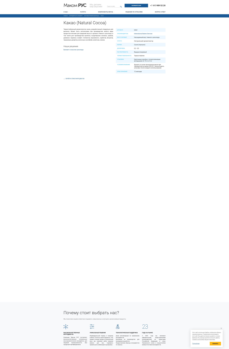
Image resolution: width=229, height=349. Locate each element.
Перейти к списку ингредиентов (75, 78)
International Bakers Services (143, 34)
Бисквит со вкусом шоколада (73, 50)
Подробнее (195, 343)
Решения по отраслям (134, 12)
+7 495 (157, 6)
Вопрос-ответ (160, 12)
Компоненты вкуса (105, 12)
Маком (75, 5)
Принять (215, 343)
